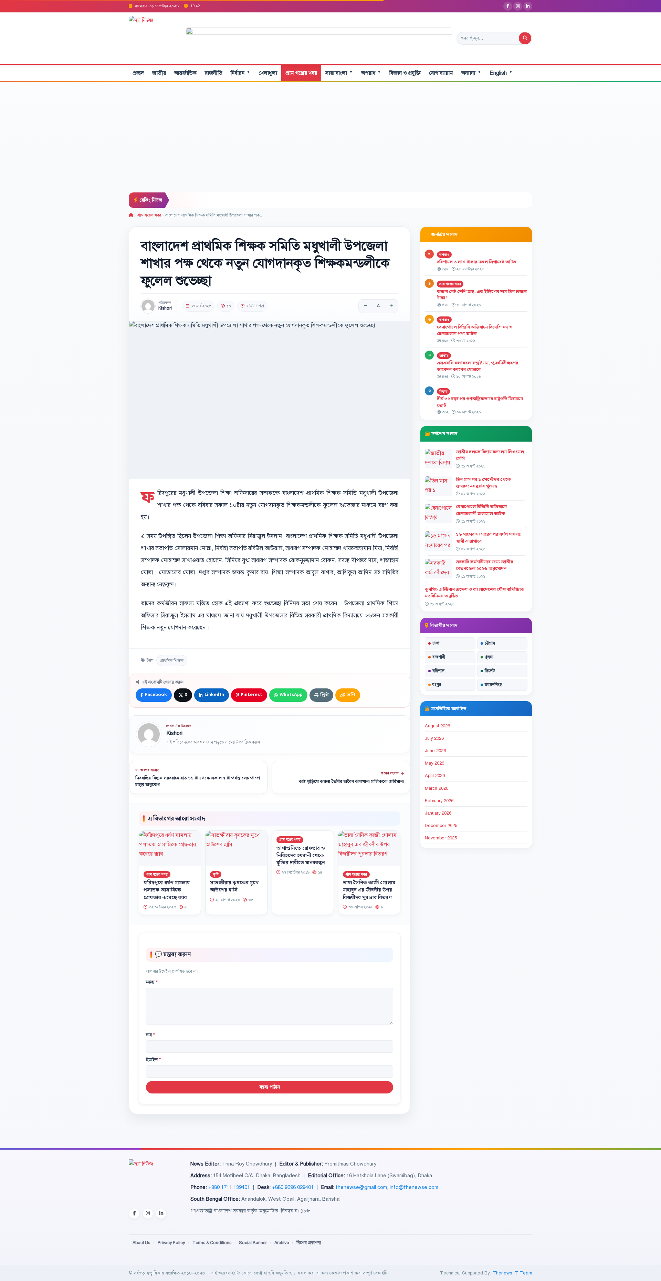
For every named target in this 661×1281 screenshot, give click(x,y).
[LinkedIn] (527, 6)
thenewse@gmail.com (361, 1187)
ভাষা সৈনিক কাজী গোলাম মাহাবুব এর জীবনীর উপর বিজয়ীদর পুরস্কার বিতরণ (369, 890)
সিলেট (490, 671)
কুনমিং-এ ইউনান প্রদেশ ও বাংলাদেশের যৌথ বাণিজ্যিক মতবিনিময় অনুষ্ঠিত (474, 593)
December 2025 (441, 825)
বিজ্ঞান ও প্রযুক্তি (405, 73)
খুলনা (489, 657)
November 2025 (441, 838)
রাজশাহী (438, 657)
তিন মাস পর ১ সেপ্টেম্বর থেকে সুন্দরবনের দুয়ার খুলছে (483, 483)
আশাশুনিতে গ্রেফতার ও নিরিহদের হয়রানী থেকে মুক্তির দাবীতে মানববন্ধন (300, 856)
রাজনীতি (213, 73)
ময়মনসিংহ (493, 684)
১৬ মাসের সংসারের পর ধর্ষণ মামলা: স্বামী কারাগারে (489, 538)
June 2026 (435, 751)
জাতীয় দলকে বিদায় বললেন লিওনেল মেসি (490, 455)
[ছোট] (365, 306)
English (501, 73)
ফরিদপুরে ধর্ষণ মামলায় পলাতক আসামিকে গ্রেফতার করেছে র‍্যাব (167, 890)
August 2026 (437, 726)
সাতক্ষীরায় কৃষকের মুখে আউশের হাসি (234, 886)
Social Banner (253, 1242)
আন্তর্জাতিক (185, 73)
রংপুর (436, 684)
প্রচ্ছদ (138, 73)
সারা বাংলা (339, 73)
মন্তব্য (152, 982)
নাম (150, 1035)
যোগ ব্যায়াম (441, 73)
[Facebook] (507, 6)
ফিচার (443, 391)
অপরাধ (371, 73)
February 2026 (439, 801)
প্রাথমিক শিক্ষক (171, 660)
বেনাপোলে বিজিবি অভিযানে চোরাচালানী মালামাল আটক (481, 510)
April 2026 (435, 775)
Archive (281, 1242)
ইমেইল (153, 1059)
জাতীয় (159, 73)
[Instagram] (517, 6)
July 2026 (434, 738)
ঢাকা (435, 643)
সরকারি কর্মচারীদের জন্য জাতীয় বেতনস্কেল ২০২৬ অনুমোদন (484, 565)
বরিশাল (438, 671)
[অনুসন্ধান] (525, 38)
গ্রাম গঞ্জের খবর (301, 73)
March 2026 (436, 788)
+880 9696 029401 (293, 1187)
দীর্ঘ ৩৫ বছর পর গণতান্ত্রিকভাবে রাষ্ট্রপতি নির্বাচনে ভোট (480, 402)
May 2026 (434, 763)
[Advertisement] (330, 140)
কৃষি (216, 874)
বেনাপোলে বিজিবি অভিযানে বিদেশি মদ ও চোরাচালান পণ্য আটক (475, 330)
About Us (141, 1242)
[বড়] (391, 306)
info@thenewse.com (414, 1187)
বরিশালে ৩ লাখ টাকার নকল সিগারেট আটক (476, 262)
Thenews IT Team (512, 1273)
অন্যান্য (471, 73)
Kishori (165, 308)
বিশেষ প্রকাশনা (308, 1242)
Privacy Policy (171, 1242)
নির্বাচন (240, 73)
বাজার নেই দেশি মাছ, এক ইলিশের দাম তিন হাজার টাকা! (482, 295)
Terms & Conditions (211, 1242)
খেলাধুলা (268, 73)
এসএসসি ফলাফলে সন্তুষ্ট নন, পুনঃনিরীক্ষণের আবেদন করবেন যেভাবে (477, 366)
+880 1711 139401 (229, 1187)
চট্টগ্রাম (490, 643)
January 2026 (438, 813)
